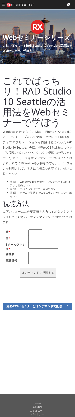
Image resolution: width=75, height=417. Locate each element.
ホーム (37, 403)
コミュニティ (37, 410)
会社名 (10, 254)
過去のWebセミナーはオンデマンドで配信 (34, 306)
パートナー (37, 414)
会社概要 (37, 407)
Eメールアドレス (16, 247)
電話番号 (11, 260)
